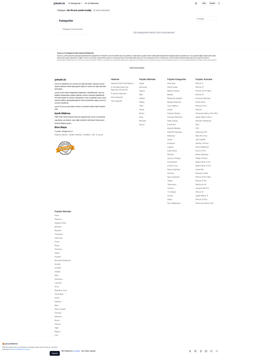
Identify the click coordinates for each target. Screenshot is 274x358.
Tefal (141, 106)
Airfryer (199, 109)
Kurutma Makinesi (203, 98)
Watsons (58, 219)
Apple (141, 83)
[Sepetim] (196, 3)
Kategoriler (76, 3)
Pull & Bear (59, 294)
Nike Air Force (201, 136)
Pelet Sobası (172, 121)
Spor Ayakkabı (173, 177)
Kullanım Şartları (61, 135)
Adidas (142, 98)
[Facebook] (200, 351)
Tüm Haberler (116, 101)
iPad (197, 124)
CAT (56, 335)
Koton (57, 298)
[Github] (211, 351)
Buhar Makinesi (202, 154)
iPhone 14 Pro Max (203, 91)
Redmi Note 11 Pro (203, 162)
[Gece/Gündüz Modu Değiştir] (219, 3)
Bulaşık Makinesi (174, 102)
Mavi (57, 305)
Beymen (58, 230)
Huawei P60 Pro (202, 188)
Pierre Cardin (60, 309)
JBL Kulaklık (201, 139)
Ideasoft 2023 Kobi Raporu (122, 83)
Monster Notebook (203, 121)
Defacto (58, 301)
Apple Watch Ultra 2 (204, 117)
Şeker (169, 199)
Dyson (142, 124)
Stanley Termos (202, 143)
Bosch (141, 113)
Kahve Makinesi (202, 147)
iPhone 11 (199, 83)
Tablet (169, 181)
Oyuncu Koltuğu (174, 158)
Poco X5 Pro (201, 151)
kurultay (76, 351)
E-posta (99, 135)
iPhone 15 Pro (201, 181)
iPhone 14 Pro (201, 106)
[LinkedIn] (206, 351)
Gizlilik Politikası (75, 135)
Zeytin (169, 139)
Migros (57, 331)
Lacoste (58, 283)
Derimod (58, 249)
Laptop (170, 147)
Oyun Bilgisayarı (174, 203)
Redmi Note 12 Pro (203, 166)
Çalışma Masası (173, 113)
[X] (190, 351)
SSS (93, 135)
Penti (57, 215)
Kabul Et (55, 353)
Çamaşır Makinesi (174, 117)
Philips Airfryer (202, 158)
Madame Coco (61, 290)
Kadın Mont (172, 151)
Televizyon (171, 184)
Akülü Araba (172, 87)
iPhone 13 (200, 87)
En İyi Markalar (92, 3)
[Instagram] (195, 351)
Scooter (170, 173)
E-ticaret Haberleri (118, 93)
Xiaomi (142, 91)
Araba (169, 109)
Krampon (171, 143)
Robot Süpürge (173, 169)
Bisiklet (170, 94)
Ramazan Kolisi (202, 173)
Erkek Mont (200, 102)
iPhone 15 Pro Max (203, 177)
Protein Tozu (172, 166)
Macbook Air (201, 184)
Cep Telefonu (172, 106)
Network (58, 316)
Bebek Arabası (173, 91)
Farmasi (58, 313)
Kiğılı (56, 328)
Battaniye (171, 136)
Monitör (170, 154)
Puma (57, 242)
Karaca (58, 324)
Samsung (143, 87)
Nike (141, 94)
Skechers (58, 279)
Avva (57, 286)
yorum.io (60, 79)
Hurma (170, 196)
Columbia (59, 234)
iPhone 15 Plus (201, 199)
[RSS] (216, 351)
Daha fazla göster (137, 68)
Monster (142, 121)
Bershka (58, 227)
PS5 (197, 128)
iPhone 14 (200, 94)
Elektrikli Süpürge (174, 132)
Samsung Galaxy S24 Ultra (207, 113)
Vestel (141, 109)
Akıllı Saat (171, 83)
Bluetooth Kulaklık (174, 98)
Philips (141, 102)
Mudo (57, 245)
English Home (60, 223)
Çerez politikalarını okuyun (20, 349)
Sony (141, 117)
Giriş (204, 3)
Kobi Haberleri (117, 97)
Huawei (58, 257)
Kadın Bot (200, 169)
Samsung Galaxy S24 (204, 203)
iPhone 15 (199, 192)
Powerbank (172, 162)
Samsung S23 (201, 132)
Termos (170, 188)
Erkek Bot (171, 124)
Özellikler (87, 135)
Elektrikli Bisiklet (174, 128)
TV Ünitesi (171, 192)
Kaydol (212, 3)
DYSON (58, 268)
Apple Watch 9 (202, 196)
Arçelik (57, 264)
